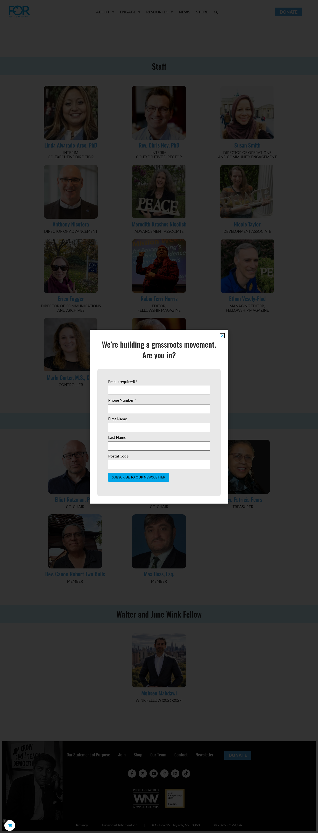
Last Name (117, 437)
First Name (117, 419)
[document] (159, 416)
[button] (222, 335)
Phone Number (122, 400)
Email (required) (122, 382)
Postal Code (118, 456)
